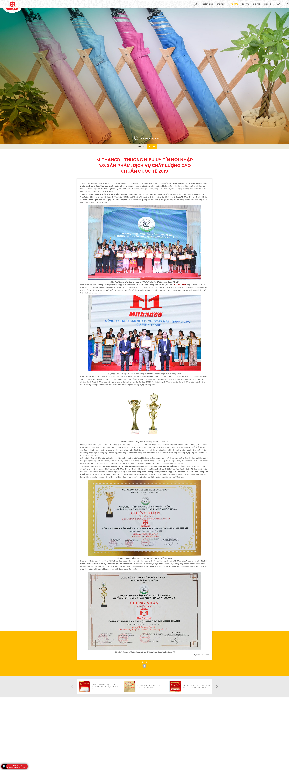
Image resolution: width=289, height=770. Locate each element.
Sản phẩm (221, 4)
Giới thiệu (208, 4)
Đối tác (245, 4)
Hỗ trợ (256, 4)
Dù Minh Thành (179, 285)
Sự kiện (152, 146)
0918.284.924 (16, 765)
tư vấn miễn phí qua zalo (16, 767)
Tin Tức (141, 146)
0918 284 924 (146, 139)
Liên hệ (267, 4)
